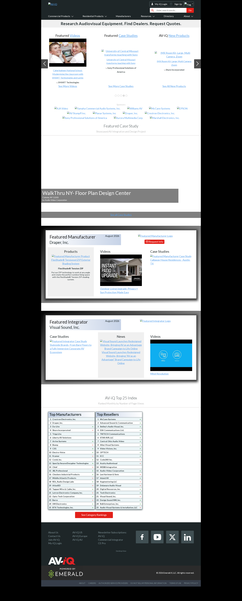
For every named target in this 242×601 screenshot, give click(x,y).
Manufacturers (123, 16)
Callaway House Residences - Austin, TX (170, 261)
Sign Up (178, 4)
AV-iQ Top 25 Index (121, 397)
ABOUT (82, 583)
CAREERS (92, 583)
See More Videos (67, 86)
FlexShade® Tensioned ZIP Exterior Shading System (70, 261)
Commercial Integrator (110, 539)
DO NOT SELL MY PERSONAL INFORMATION (149, 583)
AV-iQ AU (77, 539)
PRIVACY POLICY (191, 583)
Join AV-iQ (54, 539)
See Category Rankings (94, 514)
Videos (75, 35)
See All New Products (174, 86)
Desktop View (121, 551)
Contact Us (54, 536)
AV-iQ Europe (79, 536)
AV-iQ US (77, 532)
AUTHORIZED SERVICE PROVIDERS (113, 583)
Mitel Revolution (159, 373)
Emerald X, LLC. (170, 573)
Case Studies (128, 35)
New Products (178, 35)
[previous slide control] (44, 63)
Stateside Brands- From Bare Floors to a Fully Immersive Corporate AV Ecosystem (70, 348)
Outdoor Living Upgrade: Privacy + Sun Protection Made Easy (119, 290)
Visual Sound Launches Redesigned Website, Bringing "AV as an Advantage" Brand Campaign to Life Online (121, 358)
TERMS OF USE (175, 583)
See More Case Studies (120, 86)
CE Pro (102, 543)
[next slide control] (197, 63)
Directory (169, 16)
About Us (53, 532)
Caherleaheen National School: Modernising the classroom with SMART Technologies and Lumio (67, 74)
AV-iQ (101, 536)
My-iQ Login (161, 4)
